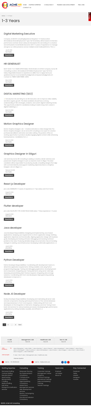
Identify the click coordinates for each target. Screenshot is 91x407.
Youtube (75, 379)
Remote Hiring (6, 379)
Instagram (76, 377)
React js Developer (14, 183)
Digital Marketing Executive (19, 33)
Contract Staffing (7, 373)
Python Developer (14, 259)
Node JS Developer (15, 293)
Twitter (75, 373)
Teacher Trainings (43, 385)
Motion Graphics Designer (19, 123)
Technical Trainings (44, 377)
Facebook (76, 371)
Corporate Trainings (44, 371)
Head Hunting (6, 377)
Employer (58, 371)
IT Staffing (5, 381)
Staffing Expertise (35, 5)
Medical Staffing (7, 383)
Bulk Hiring (5, 385)
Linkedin (75, 375)
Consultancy (49, 5)
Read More (9, 55)
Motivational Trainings (44, 379)
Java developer (13, 227)
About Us (58, 375)
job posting (9, 248)
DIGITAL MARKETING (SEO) (18, 93)
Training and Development (66, 5)
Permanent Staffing (8, 371)
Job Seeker (58, 373)
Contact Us (27, 7)
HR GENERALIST (12, 63)
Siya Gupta (9, 52)
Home (25, 5)
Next (20, 325)
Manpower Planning (26, 371)
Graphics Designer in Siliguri (20, 153)
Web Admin (9, 194)
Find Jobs (81, 5)
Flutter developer (13, 205)
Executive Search (7, 375)
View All (9, 342)
